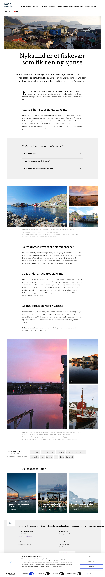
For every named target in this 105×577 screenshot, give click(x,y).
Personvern (33, 526)
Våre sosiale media (78, 526)
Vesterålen (35, 457)
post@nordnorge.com (25, 536)
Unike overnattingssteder (75, 452)
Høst (42, 457)
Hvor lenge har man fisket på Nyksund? (39, 169)
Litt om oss (22, 526)
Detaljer (86, 573)
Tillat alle (91, 557)
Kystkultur (60, 452)
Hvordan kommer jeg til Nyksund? (37, 161)
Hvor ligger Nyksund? (32, 153)
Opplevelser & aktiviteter (47, 6)
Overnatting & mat (62, 6)
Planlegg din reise (90, 6)
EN (17, 11)
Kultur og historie (48, 452)
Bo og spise (35, 452)
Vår (56, 457)
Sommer (49, 457)
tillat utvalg (91, 561)
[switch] (47, 573)
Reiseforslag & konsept (76, 6)
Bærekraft (69, 457)
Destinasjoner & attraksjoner (29, 6)
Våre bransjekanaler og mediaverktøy (54, 526)
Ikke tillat (91, 566)
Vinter (61, 457)
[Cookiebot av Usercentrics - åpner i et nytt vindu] (10, 574)
